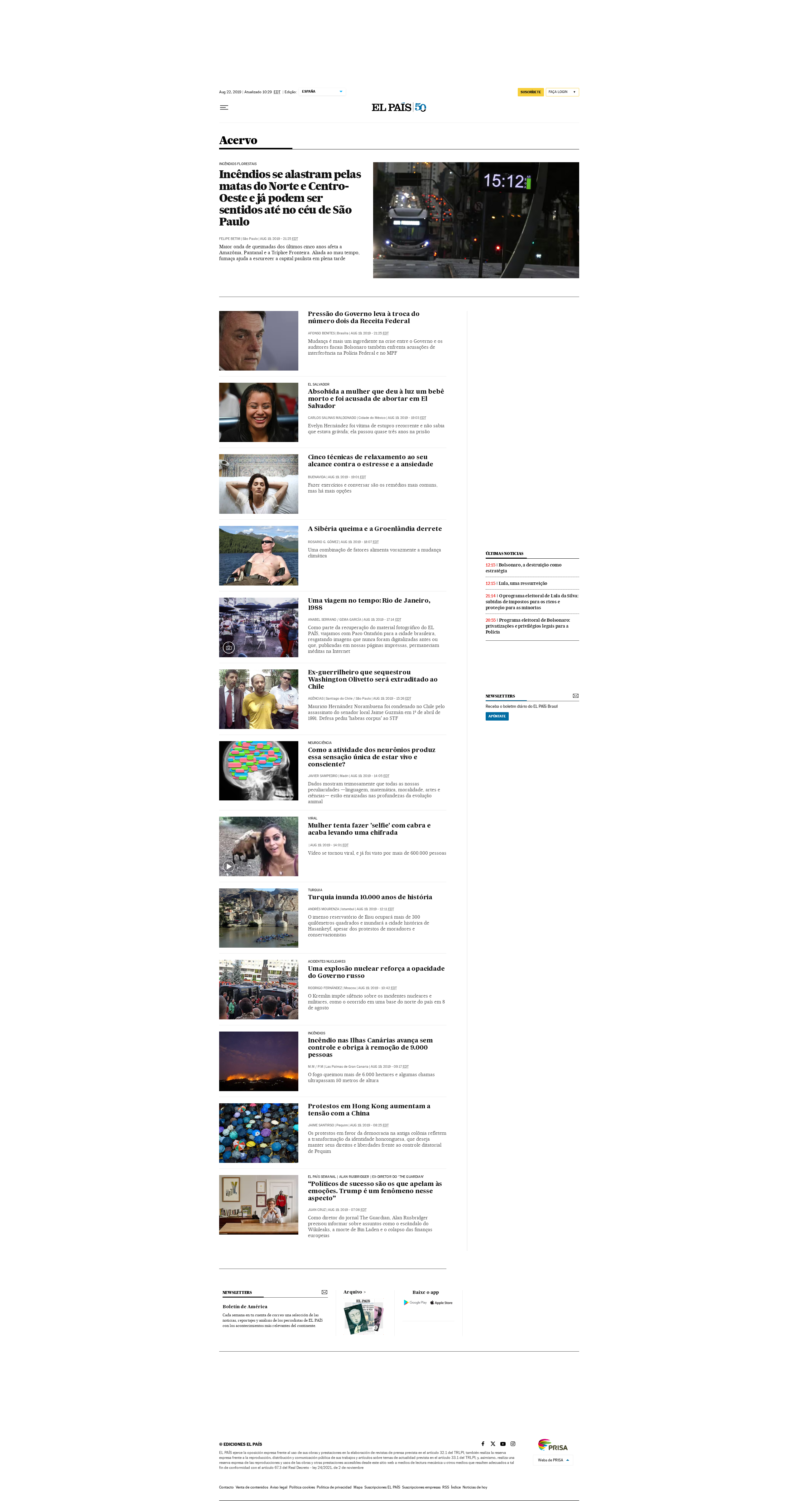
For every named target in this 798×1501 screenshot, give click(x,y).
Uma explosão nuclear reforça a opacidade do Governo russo (376, 972)
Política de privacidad (334, 1487)
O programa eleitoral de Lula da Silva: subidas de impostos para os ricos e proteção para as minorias (532, 601)
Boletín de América (245, 1307)
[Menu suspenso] (224, 108)
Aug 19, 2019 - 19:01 (347, 477)
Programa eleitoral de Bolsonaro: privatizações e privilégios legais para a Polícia (528, 626)
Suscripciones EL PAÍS (382, 1487)
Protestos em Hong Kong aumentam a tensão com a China (369, 1110)
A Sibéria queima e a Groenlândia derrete (375, 529)
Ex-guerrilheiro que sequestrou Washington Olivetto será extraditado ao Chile (373, 680)
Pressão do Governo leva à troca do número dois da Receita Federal (364, 318)
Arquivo (353, 1292)
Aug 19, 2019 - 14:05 (370, 776)
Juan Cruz (317, 1210)
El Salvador (319, 384)
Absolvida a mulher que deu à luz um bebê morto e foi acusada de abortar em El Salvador (376, 399)
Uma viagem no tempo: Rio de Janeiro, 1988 (369, 604)
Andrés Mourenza (323, 909)
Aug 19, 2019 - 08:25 (369, 1125)
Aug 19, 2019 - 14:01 (329, 845)
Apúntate (497, 716)
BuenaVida (317, 477)
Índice (456, 1487)
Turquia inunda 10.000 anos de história (370, 898)
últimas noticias (505, 553)
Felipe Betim (229, 239)
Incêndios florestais (238, 164)
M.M (311, 1067)
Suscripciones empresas (421, 1487)
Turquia (315, 890)
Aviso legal (278, 1487)
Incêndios (316, 1033)
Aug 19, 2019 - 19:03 (407, 418)
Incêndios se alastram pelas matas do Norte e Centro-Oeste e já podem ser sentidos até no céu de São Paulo (290, 197)
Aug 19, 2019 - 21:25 (279, 239)
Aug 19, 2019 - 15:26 (392, 699)
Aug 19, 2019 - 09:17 (390, 1067)
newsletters (500, 696)
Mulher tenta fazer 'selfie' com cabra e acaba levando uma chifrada (369, 829)
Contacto (226, 1487)
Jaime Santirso (321, 1125)
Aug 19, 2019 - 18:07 (360, 542)
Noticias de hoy (475, 1487)
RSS (445, 1487)
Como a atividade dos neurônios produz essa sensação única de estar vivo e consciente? (372, 757)
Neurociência (320, 743)
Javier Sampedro (323, 776)
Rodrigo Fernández (325, 988)
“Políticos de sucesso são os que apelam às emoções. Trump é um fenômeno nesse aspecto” (375, 1191)
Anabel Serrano (322, 620)
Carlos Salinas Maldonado (332, 418)
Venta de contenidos (252, 1487)
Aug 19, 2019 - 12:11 (375, 909)
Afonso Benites (321, 333)
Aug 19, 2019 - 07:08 (347, 1210)
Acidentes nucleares (326, 962)
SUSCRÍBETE (531, 92)
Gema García (350, 620)
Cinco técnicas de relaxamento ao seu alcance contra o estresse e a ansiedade (370, 461)
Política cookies (302, 1487)
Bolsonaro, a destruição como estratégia (524, 568)
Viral (313, 818)
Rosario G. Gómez (323, 542)
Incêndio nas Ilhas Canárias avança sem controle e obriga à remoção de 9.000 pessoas (370, 1048)
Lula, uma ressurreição (523, 583)
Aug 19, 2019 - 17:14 (382, 620)
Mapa (358, 1487)
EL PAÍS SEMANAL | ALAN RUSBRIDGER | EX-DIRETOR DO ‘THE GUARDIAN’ (366, 1177)
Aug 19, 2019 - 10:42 (377, 988)
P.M (320, 1067)
